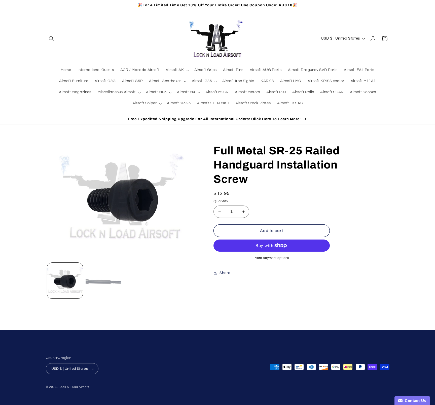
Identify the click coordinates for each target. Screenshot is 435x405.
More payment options (272, 258)
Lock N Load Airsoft (74, 387)
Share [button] (225, 273)
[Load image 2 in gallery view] (104, 281)
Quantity (220, 201)
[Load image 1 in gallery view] (65, 281)
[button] (51, 38)
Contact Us (414, 400)
